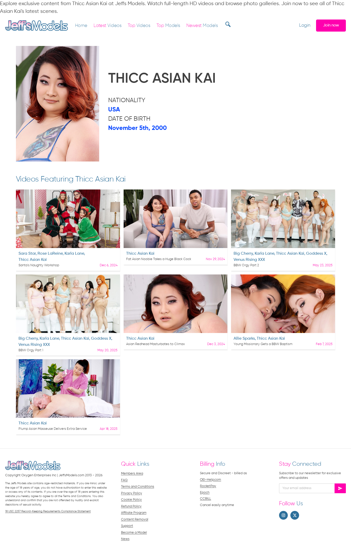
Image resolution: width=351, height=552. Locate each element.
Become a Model (134, 532)
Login (304, 25)
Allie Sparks (244, 339)
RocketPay (208, 486)
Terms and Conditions (137, 486)
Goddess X (316, 254)
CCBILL (205, 498)
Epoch (204, 492)
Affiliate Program (133, 513)
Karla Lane (74, 254)
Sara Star (27, 254)
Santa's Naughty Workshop (39, 265)
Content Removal (134, 519)
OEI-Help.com (210, 479)
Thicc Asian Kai (33, 260)
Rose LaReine (50, 254)
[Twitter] (294, 515)
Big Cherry (243, 254)
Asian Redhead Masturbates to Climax (155, 344)
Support (127, 526)
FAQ (124, 480)
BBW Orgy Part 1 (31, 350)
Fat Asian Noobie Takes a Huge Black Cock (158, 259)
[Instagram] (283, 515)
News (125, 539)
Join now (331, 25)
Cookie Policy (131, 499)
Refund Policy (131, 506)
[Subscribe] (340, 488)
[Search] (227, 24)
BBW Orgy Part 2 (246, 265)
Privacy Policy (131, 493)
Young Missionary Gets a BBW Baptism (263, 344)
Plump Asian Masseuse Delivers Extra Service (53, 429)
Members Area (132, 473)
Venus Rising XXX (249, 260)
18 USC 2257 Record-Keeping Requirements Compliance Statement (48, 511)
